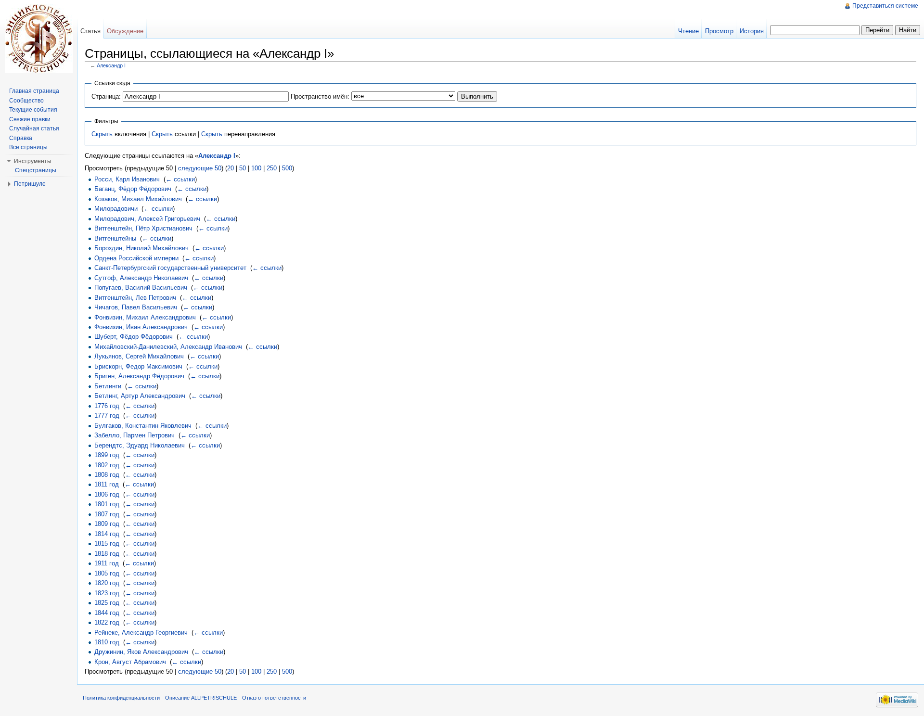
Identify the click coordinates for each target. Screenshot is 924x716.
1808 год (106, 474)
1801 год (106, 504)
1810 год (106, 642)
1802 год (106, 465)
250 (272, 168)
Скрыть (102, 134)
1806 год (106, 494)
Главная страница (34, 91)
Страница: (106, 96)
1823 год (106, 593)
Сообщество (26, 100)
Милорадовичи (116, 208)
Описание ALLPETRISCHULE (201, 698)
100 (256, 168)
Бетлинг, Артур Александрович (139, 395)
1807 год (106, 514)
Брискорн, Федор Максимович (138, 366)
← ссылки (180, 179)
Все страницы (28, 147)
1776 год (106, 405)
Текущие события (33, 109)
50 (242, 168)
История (752, 31)
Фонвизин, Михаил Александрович (145, 317)
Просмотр (719, 31)
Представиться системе (885, 5)
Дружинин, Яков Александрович (141, 651)
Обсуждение (125, 31)
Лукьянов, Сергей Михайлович (139, 356)
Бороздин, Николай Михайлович (141, 248)
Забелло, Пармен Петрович (134, 435)
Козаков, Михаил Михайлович (138, 199)
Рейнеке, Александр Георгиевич (141, 632)
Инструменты (32, 161)
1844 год (106, 612)
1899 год (106, 455)
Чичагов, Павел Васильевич (135, 307)
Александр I (111, 65)
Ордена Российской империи (136, 258)
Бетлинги (107, 386)
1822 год (106, 622)
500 (287, 168)
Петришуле (30, 183)
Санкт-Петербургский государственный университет (170, 267)
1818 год (106, 553)
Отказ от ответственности (274, 698)
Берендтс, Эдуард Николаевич (139, 445)
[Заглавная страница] (38, 38)
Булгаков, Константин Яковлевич (143, 425)
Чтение (688, 31)
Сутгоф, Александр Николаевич (141, 277)
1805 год (106, 573)
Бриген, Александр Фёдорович (139, 376)
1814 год (106, 533)
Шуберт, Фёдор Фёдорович (133, 336)
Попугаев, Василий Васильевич (140, 287)
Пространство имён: (320, 96)
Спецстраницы (35, 170)
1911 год (106, 563)
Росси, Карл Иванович (127, 179)
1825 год (106, 602)
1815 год (106, 543)
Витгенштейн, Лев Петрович (135, 297)
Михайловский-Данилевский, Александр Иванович (168, 346)
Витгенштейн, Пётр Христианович (143, 228)
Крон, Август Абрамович (130, 661)
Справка (20, 138)
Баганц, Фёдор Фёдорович (132, 188)
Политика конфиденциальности (121, 698)
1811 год (106, 484)
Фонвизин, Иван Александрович (141, 327)
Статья (90, 31)
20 (230, 168)
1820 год (106, 583)
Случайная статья (34, 128)
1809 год (106, 523)
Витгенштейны (115, 238)
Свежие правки (30, 119)
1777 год (106, 415)
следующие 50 (199, 168)
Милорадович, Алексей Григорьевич (147, 218)
